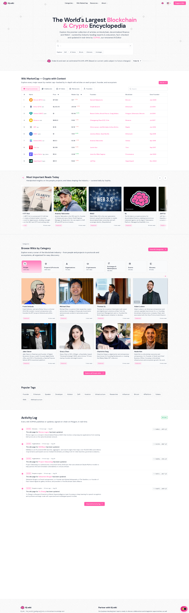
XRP (34, 127)
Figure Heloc (37, 154)
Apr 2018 (153, 141)
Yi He (107, 120)
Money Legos (44, 432)
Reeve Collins (95, 113)
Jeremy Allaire (95, 134)
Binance (36, 120)
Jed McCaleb (104, 127)
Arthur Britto (113, 127)
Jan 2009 (153, 100)
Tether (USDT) (38, 113)
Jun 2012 (153, 127)
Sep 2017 (153, 147)
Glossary (34, 429)
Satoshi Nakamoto (96, 100)
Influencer (126, 394)
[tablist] (57, 89)
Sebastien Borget (45, 477)
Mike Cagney (100, 154)
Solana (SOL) (37, 141)
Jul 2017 (152, 120)
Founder (26, 394)
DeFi (65, 52)
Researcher (114, 394)
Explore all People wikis (93, 373)
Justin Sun (93, 147)
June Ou (93, 154)
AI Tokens (73, 52)
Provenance (130, 154)
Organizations (36, 444)
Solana (128, 141)
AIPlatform (147, 394)
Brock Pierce (104, 113)
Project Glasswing (46, 462)
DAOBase (42, 447)
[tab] (30, 89)
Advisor (70, 394)
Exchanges (99, 52)
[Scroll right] (165, 178)
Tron (35, 147)
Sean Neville (105, 134)
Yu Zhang (42, 491)
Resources (94, 3)
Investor (88, 394)
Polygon (128, 113)
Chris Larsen (94, 127)
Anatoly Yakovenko (96, 141)
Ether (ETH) (37, 107)
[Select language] (169, 3)
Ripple (128, 127)
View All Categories (156, 249)
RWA (24, 400)
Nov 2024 (153, 161)
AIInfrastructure (36, 400)
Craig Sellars (114, 113)
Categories (69, 3)
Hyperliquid (37, 161)
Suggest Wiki (179, 3)
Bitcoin (81, 52)
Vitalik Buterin (95, 107)
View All (162, 82)
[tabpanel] (94, 128)
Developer (59, 394)
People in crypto (37, 473)
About (104, 3)
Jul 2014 (153, 107)
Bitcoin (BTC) (38, 100)
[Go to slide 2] (165, 276)
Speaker (48, 394)
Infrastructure (100, 394)
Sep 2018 (153, 134)
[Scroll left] (160, 178)
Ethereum (89, 52)
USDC (35, 134)
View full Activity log (93, 504)
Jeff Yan (92, 161)
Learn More (128, 61)
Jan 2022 (153, 154)
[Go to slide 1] (163, 276)
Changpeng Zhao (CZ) (97, 120)
